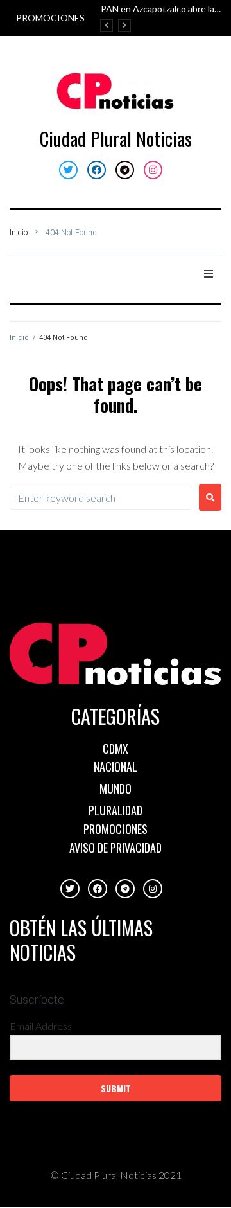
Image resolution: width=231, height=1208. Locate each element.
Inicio (19, 232)
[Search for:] (101, 498)
